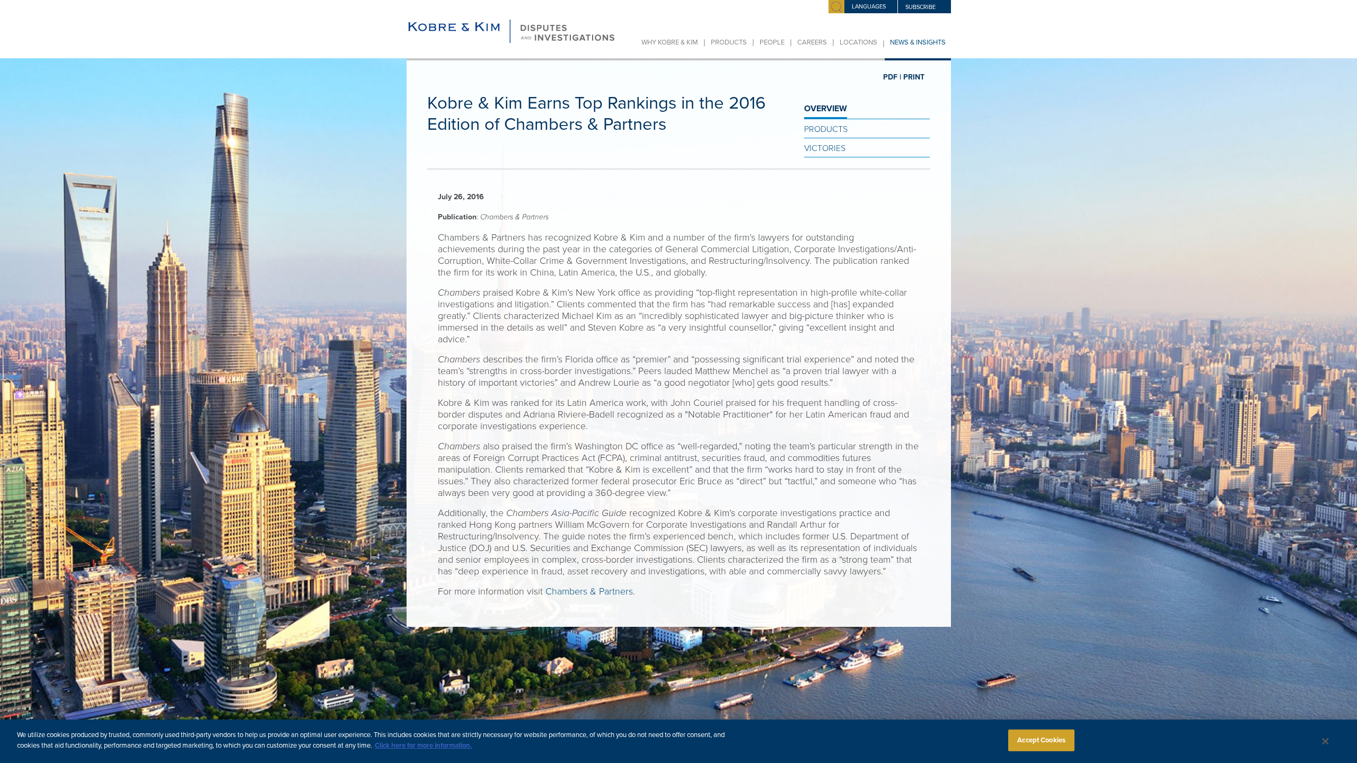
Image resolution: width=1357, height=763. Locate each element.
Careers (812, 42)
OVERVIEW (825, 108)
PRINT (913, 77)
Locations (858, 42)
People (772, 42)
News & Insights (918, 42)
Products (729, 42)
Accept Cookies (1041, 740)
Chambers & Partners (589, 591)
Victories (824, 148)
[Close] (1326, 741)
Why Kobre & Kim (669, 42)
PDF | (892, 77)
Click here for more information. (423, 745)
